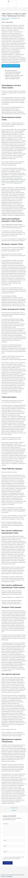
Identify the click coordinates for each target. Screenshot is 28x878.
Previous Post (14, 807)
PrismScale (9, 876)
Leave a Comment (6, 18)
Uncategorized (14, 18)
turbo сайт (16, 182)
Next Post (14, 810)
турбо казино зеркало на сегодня (11, 65)
